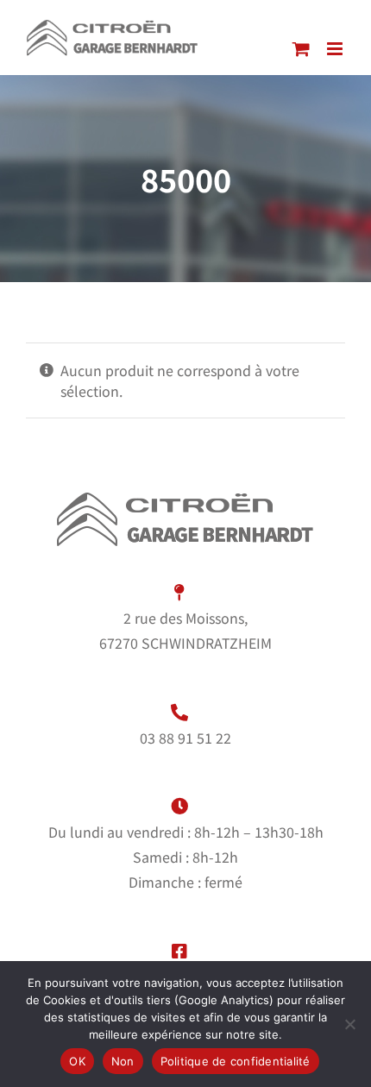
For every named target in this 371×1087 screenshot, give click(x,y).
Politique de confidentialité (235, 1061)
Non (123, 1061)
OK (77, 1061)
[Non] (349, 1024)
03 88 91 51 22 (185, 737)
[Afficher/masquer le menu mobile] (336, 49)
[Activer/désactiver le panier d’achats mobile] (301, 49)
